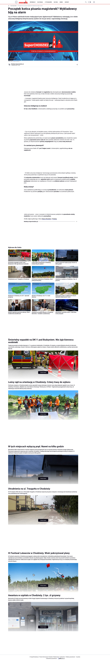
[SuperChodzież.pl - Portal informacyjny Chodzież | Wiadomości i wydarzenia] (8, 5)
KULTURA (56, 2)
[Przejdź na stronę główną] (16, 3)
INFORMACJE (32, 2)
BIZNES (61, 2)
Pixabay (54, 219)
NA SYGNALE (40, 2)
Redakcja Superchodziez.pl (17, 64)
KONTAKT (67, 2)
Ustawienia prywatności (51, 658)
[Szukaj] (86, 2)
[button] (89, 2)
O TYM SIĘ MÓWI (48, 2)
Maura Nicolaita (46, 219)
